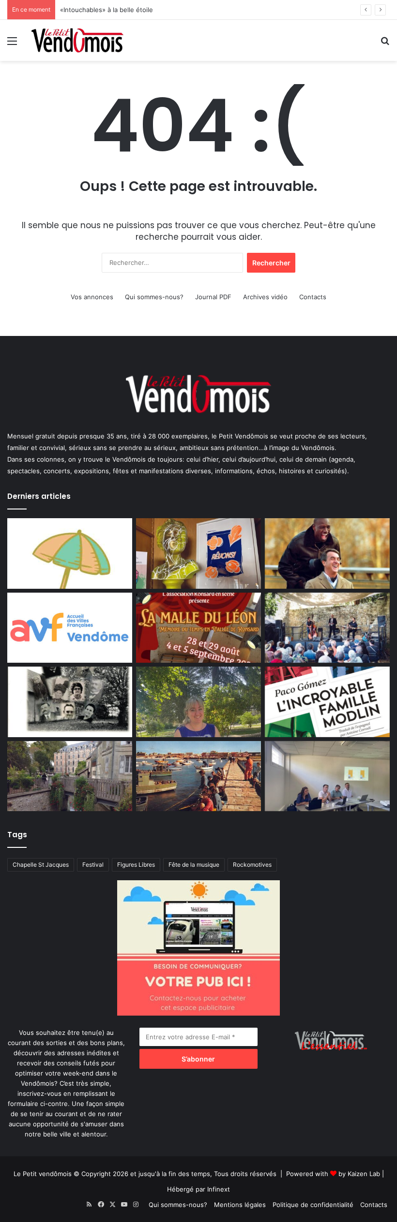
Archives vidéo (265, 297)
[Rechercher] (385, 44)
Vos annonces (92, 297)
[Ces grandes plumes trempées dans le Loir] (69, 776)
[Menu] (12, 44)
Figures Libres (136, 864)
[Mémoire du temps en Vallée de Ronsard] (198, 628)
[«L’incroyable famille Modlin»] (327, 702)
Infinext (218, 1189)
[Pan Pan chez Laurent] (198, 553)
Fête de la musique (193, 864)
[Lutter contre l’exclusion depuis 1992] (327, 776)
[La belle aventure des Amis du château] (327, 628)
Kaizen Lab (364, 1174)
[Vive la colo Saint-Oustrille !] (198, 776)
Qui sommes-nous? (154, 297)
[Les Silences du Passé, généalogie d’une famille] (69, 702)
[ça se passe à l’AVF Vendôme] (69, 628)
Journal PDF (213, 297)
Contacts (312, 297)
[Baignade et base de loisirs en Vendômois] (69, 553)
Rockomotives (252, 864)
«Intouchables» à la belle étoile (106, 10)
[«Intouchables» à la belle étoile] (327, 553)
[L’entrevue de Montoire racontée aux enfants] (198, 702)
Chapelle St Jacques (41, 864)
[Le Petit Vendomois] (77, 40)
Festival (93, 864)
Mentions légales (240, 1204)
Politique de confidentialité (313, 1204)
